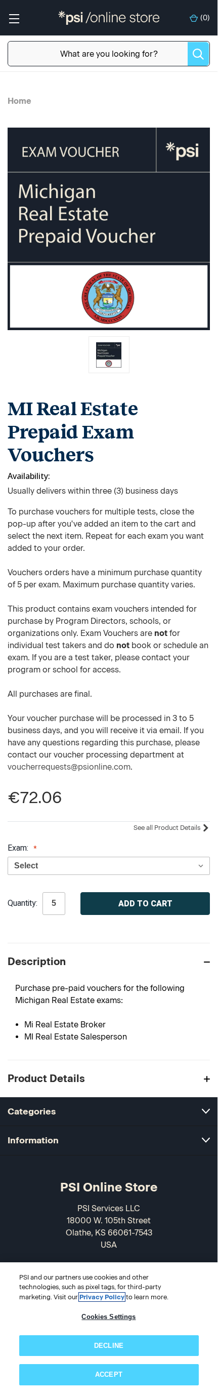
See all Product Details (168, 827)
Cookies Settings (108, 1317)
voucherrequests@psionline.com (69, 767)
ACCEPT (108, 1374)
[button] (109, 961)
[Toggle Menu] (14, 18)
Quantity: (22, 903)
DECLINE (108, 1345)
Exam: (19, 848)
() (205, 18)
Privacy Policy (101, 1297)
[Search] (198, 54)
